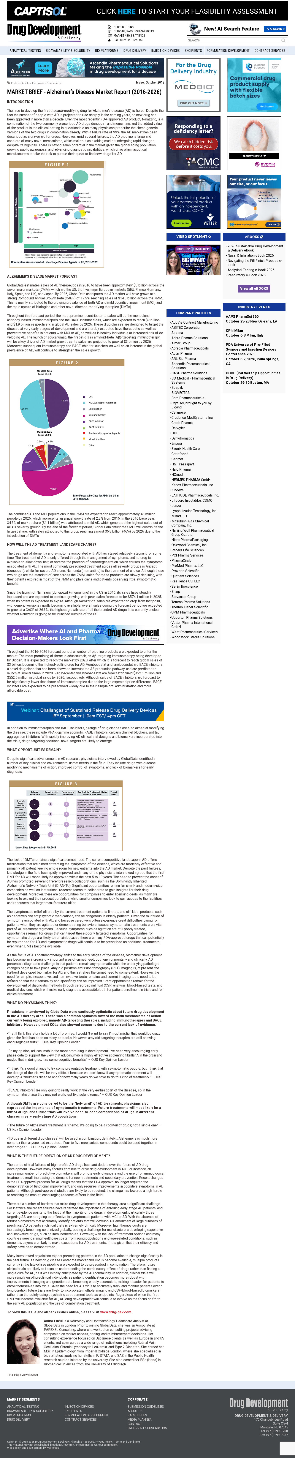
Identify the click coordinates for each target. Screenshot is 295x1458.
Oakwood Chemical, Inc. (189, 545)
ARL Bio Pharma (183, 359)
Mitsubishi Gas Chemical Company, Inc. (190, 523)
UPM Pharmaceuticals (188, 612)
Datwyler (178, 428)
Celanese (178, 412)
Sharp (175, 592)
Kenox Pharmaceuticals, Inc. (192, 485)
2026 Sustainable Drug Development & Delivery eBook (255, 248)
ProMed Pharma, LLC (187, 566)
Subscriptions (124, 27)
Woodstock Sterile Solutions (193, 637)
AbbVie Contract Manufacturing (194, 322)
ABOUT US (135, 1411)
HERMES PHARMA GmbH (190, 480)
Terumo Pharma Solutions (190, 602)
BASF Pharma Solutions (189, 373)
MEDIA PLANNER (140, 1420)
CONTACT (135, 1424)
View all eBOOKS (254, 288)
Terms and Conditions (127, 1441)
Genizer (177, 459)
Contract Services (270, 51)
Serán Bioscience (184, 586)
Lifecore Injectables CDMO (192, 500)
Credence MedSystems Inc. (192, 418)
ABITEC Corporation (186, 328)
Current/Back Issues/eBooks (134, 31)
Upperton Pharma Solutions (192, 617)
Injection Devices (165, 51)
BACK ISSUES (137, 1415)
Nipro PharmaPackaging (189, 540)
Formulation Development (228, 51)
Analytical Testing (25, 51)
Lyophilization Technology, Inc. (194, 511)
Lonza (176, 506)
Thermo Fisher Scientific (189, 607)
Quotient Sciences (185, 576)
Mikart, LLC (179, 516)
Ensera (176, 443)
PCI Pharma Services (187, 555)
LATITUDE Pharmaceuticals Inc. (195, 495)
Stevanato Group (183, 597)
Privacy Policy (103, 1441)
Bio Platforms (106, 51)
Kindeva (177, 490)
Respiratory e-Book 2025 (247, 275)
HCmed (177, 475)
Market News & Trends (129, 35)
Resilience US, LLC (185, 581)
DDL (174, 433)
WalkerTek (52, 1447)
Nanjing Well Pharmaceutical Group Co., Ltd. (192, 532)
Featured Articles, (21, 83)
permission (110, 1444)
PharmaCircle (181, 560)
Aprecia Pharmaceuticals (190, 348)
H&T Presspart (182, 464)
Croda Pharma (182, 423)
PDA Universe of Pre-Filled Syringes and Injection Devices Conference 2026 (251, 349)
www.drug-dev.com (115, 1312)
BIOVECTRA (180, 393)
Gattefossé (180, 454)
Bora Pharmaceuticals (187, 398)
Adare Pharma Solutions (189, 338)
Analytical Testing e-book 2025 (251, 270)
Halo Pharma (181, 469)
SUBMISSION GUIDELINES (146, 1407)
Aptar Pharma (181, 353)
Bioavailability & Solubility (68, 51)
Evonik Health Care (185, 449)
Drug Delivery (134, 51)
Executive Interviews (128, 40)
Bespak (177, 388)
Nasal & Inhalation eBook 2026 (251, 255)
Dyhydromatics (182, 438)
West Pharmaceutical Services (194, 632)
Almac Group (180, 343)
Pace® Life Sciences (187, 550)
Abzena (177, 333)
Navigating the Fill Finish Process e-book (255, 263)
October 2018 (155, 82)
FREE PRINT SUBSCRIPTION (147, 1428)
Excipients (193, 51)
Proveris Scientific (185, 571)
